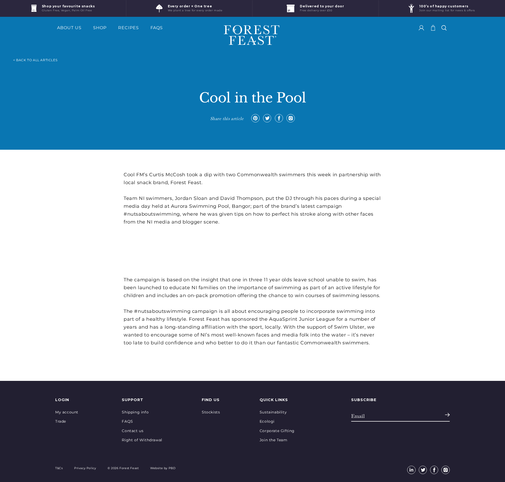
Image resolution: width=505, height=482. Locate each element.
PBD (172, 468)
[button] (444, 28)
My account (66, 412)
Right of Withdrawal (142, 440)
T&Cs (59, 468)
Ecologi (267, 421)
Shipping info (135, 412)
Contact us (132, 430)
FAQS (127, 421)
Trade (60, 421)
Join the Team (273, 440)
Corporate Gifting (277, 430)
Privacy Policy (85, 468)
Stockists (211, 412)
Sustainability (273, 412)
